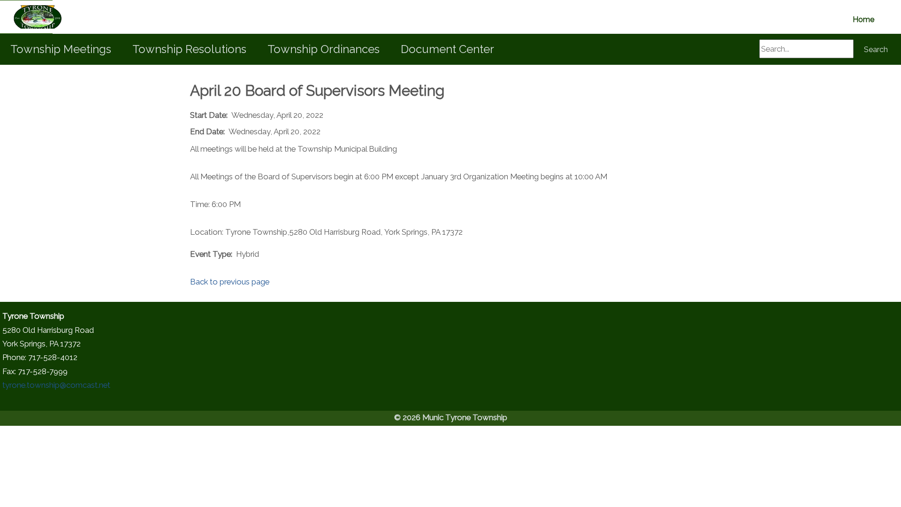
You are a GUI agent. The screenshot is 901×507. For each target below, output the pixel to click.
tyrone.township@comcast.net (56, 385)
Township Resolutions (189, 49)
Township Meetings (60, 49)
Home (863, 19)
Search (876, 49)
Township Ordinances (323, 49)
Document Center (447, 49)
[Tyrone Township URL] (26, 17)
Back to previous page (229, 281)
